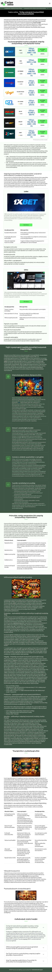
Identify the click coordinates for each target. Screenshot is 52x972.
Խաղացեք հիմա (42, 50)
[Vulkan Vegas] (9, 93)
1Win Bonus (26, 301)
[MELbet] (9, 123)
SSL (19, 402)
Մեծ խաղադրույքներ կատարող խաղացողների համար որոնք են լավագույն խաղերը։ (22, 947)
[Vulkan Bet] (9, 83)
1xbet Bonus (26, 224)
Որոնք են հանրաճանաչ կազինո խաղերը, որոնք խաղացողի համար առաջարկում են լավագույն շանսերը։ (22, 927)
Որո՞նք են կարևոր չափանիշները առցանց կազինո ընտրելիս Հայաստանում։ (23, 954)
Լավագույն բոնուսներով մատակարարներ (35, 8)
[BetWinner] (9, 72)
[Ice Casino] (9, 103)
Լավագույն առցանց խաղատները (13, 8)
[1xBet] (9, 51)
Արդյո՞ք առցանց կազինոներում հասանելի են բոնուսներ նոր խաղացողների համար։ (21, 961)
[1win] (9, 62)
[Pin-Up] (9, 113)
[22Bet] (9, 134)
